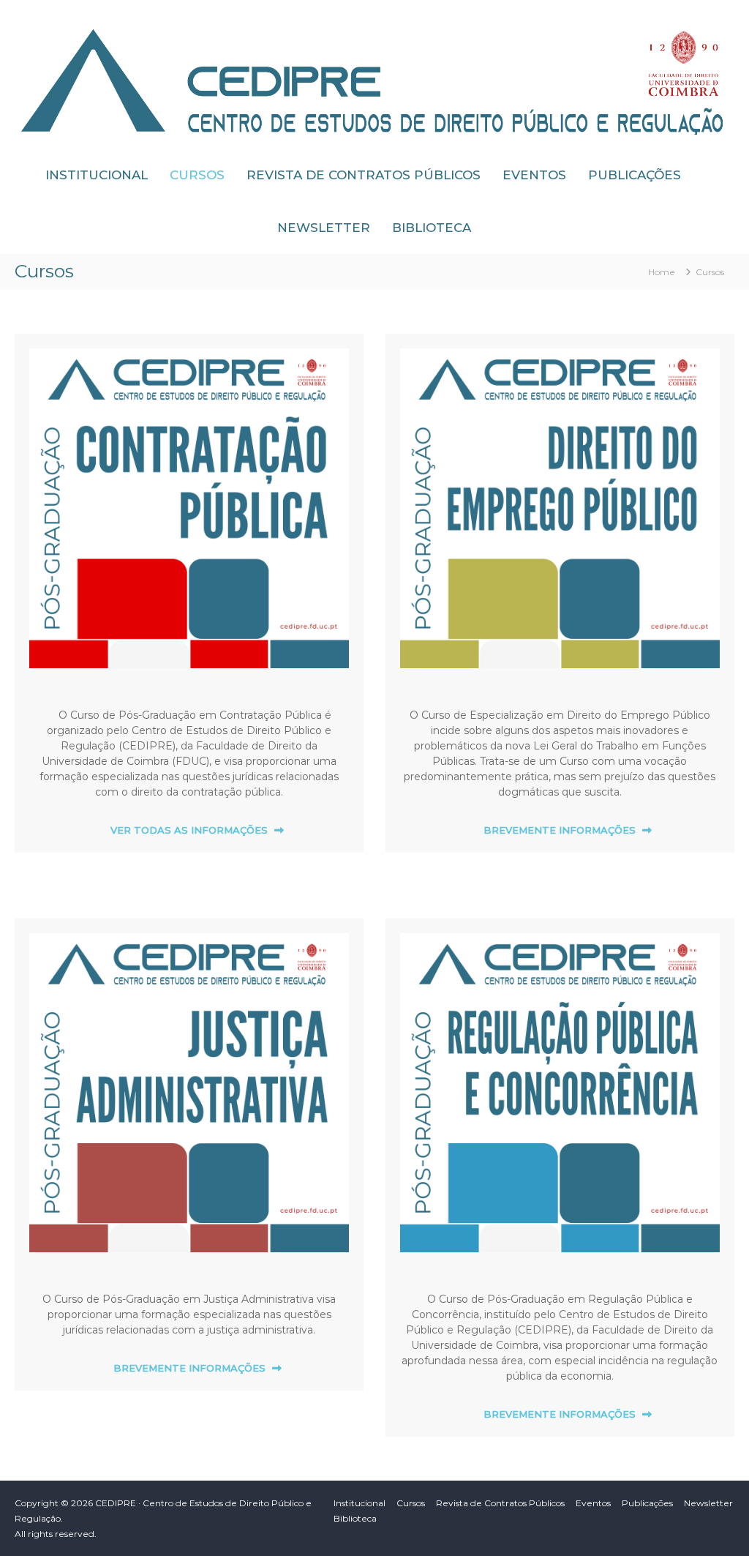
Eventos (534, 175)
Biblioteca (431, 227)
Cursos (197, 175)
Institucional (96, 175)
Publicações (634, 175)
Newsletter (323, 227)
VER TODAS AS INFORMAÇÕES (189, 830)
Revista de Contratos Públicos (363, 175)
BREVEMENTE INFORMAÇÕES (559, 830)
